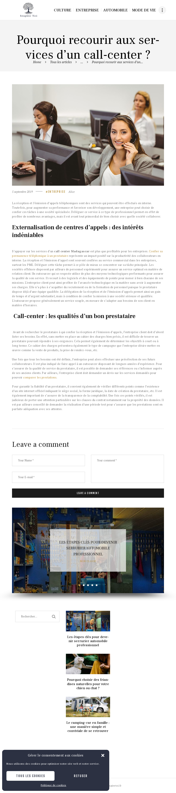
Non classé (88, 561)
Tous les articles (61, 62)
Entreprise (56, 191)
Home (37, 62)
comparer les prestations (39, 377)
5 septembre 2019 (22, 192)
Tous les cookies (30, 776)
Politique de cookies (53, 785)
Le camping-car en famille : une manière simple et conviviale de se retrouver (87, 727)
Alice (71, 192)
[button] (103, 755)
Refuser (81, 776)
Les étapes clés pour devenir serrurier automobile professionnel (88, 548)
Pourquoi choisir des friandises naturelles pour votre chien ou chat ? (88, 684)
